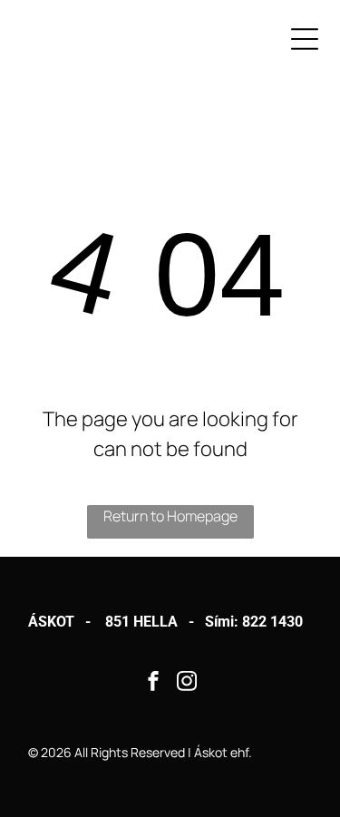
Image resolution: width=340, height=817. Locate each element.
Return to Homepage (170, 516)
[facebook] (153, 683)
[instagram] (186, 683)
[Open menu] (304, 39)
